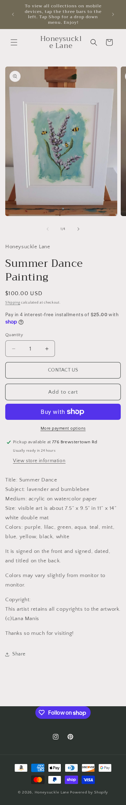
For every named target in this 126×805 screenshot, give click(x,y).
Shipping (12, 303)
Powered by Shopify (89, 792)
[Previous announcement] (13, 14)
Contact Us (63, 370)
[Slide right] (78, 229)
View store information (39, 461)
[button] (14, 42)
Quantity (14, 334)
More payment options (63, 428)
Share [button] (19, 654)
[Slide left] (47, 229)
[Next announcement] (113, 14)
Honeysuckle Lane (52, 792)
